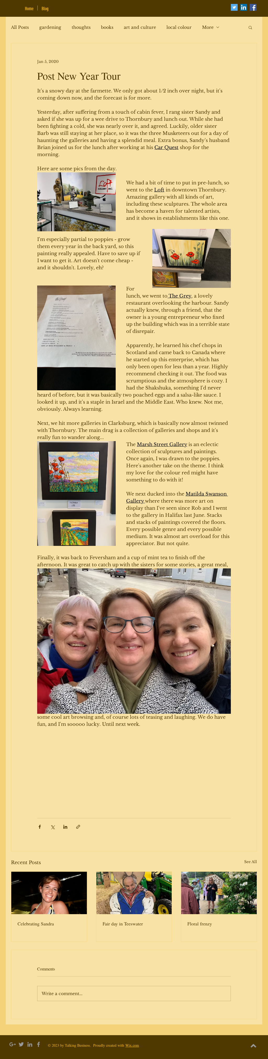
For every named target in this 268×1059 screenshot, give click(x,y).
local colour (179, 27)
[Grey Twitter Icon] (21, 1044)
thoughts (81, 27)
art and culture (140, 27)
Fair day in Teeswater (123, 923)
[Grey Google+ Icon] (12, 1044)
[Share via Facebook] (39, 826)
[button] (250, 27)
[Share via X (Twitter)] (52, 826)
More (208, 27)
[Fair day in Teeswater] (134, 893)
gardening (50, 27)
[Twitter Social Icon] (234, 7)
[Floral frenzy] (219, 893)
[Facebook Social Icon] (253, 7)
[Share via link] (78, 826)
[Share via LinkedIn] (65, 826)
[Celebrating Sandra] (49, 893)
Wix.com (132, 1045)
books (107, 27)
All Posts (20, 27)
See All (250, 861)
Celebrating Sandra (36, 923)
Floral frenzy (199, 923)
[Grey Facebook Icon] (38, 1044)
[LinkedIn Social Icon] (243, 7)
